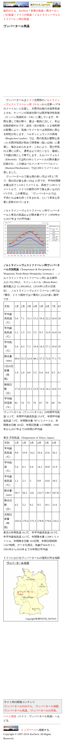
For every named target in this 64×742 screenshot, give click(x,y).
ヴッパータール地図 (47, 706)
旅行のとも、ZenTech (15, 10)
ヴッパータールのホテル (18, 706)
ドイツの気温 (24, 14)
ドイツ (30, 100)
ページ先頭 (9, 716)
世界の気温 (37, 10)
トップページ (27, 730)
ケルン (38, 104)
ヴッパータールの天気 (43, 710)
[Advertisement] (32, 63)
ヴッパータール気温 (15, 710)
